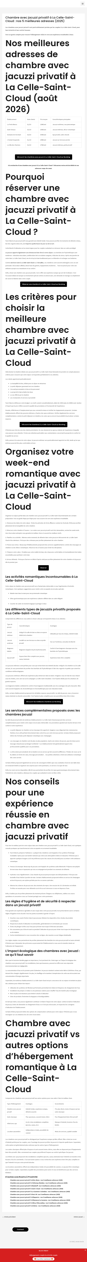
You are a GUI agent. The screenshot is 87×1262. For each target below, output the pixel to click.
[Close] (85, 1250)
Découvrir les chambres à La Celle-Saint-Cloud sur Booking (43, 424)
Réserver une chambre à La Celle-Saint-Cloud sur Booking (43, 284)
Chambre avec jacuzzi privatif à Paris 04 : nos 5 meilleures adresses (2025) (35, 1194)
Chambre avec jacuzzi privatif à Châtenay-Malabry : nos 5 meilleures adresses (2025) (38, 1183)
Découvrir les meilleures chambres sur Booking (43, 702)
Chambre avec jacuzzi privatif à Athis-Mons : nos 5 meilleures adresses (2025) (36, 1180)
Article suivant (79, 1217)
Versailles (40, 263)
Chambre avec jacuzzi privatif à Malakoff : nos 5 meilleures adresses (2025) (35, 1186)
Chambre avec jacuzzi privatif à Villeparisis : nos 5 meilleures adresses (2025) (36, 1197)
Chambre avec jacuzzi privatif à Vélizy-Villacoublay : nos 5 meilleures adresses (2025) (39, 1203)
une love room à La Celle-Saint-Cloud (22, 263)
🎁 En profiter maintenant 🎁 (43, 1259)
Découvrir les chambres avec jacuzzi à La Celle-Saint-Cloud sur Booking (43, 157)
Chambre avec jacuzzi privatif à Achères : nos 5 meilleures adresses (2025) (35, 1206)
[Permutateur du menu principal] (82, 3)
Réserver (43, 568)
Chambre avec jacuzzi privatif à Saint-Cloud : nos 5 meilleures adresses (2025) (36, 1189)
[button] (20, 1229)
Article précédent (8, 1217)
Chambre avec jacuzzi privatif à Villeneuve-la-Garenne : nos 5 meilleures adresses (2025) (40, 1200)
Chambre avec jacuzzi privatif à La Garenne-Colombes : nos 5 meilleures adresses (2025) (40, 1191)
